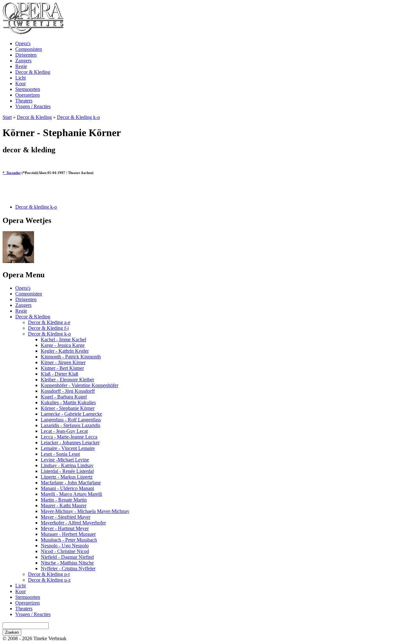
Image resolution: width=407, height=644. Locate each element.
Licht (20, 77)
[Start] (33, 32)
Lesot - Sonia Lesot (60, 454)
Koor (20, 83)
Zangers (23, 60)
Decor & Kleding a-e (49, 322)
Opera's (23, 43)
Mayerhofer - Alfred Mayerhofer (73, 522)
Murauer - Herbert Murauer (68, 534)
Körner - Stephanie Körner (67, 408)
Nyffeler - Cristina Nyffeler (68, 568)
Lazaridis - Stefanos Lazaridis (70, 425)
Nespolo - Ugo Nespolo (65, 545)
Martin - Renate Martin (64, 499)
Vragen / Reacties (33, 106)
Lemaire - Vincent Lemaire (68, 448)
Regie (21, 66)
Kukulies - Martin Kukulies (68, 402)
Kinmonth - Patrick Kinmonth (71, 356)
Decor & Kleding (32, 72)
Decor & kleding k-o (36, 207)
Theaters (23, 100)
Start (7, 117)
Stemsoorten (27, 89)
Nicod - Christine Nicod (65, 551)
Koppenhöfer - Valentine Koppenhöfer (79, 385)
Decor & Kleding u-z (49, 580)
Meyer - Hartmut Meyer (65, 528)
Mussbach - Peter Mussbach (69, 540)
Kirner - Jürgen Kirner (63, 362)
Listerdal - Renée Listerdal (67, 471)
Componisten (28, 49)
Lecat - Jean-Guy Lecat (64, 431)
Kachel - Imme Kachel (63, 339)
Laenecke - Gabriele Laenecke (71, 414)
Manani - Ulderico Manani (67, 488)
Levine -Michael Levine (65, 459)
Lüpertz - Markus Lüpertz (67, 477)
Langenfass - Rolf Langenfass (71, 419)
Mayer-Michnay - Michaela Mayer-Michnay (85, 511)
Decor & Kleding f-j (48, 328)
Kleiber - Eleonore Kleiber (67, 379)
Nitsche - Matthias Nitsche (67, 562)
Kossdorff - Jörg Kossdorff (68, 391)
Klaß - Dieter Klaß (59, 374)
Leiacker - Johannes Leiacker (70, 442)
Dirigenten (26, 55)
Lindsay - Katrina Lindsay (67, 465)
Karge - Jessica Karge (63, 345)
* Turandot (12, 173)
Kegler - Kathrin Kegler (65, 351)
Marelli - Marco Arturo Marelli (71, 494)
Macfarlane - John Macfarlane (71, 482)
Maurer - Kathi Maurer (63, 505)
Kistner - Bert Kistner (62, 368)
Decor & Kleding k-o (78, 117)
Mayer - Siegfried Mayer (65, 517)
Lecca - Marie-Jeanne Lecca (69, 437)
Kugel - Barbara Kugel (64, 396)
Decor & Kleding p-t (49, 574)
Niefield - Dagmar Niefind (67, 557)
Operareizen (27, 95)
